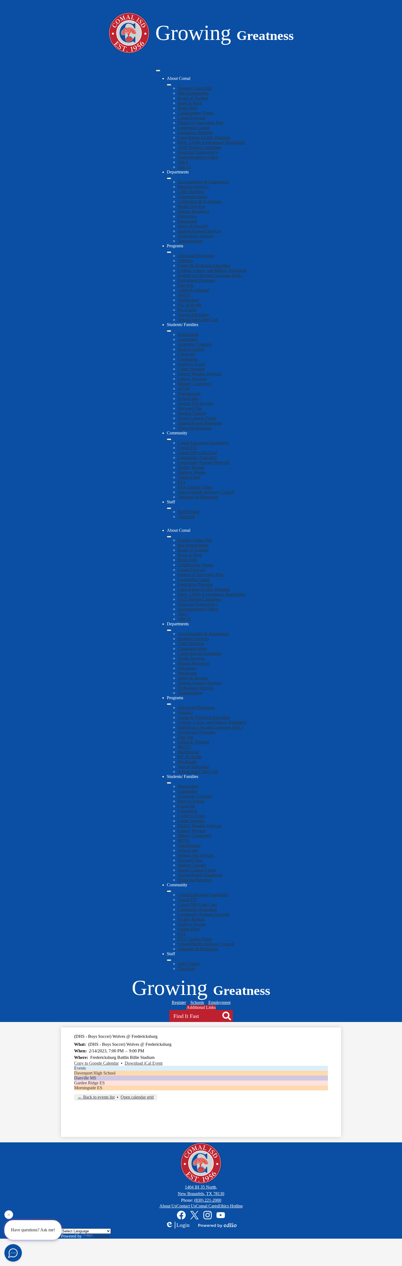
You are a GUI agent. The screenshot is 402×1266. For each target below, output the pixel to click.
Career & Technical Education (204, 265)
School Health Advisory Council (206, 492)
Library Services (192, 378)
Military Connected (194, 383)
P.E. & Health (190, 305)
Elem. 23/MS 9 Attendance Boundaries (211, 142)
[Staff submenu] (169, 508)
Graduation (187, 339)
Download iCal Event (143, 1063)
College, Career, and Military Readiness (212, 270)
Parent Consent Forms (197, 418)
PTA (182, 482)
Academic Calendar (195, 344)
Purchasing (187, 221)
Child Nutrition (191, 191)
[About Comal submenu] (169, 85)
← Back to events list (96, 1097)
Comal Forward (191, 117)
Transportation (190, 241)
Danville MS (85, 1078)
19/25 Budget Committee (199, 147)
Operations (187, 216)
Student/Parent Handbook (200, 423)
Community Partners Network (204, 462)
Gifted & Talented (193, 290)
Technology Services (196, 236)
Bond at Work (190, 103)
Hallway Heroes (192, 472)
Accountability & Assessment (203, 181)
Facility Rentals (191, 467)
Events (80, 1068)
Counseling (187, 359)
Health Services (191, 206)
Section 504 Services (196, 403)
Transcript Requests (195, 428)
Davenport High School (94, 1073)
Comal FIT (187, 447)
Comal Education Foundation (203, 442)
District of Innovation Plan (200, 122)
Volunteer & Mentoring (198, 497)
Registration (188, 334)
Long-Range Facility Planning (204, 137)
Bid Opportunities (193, 93)
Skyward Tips (190, 408)
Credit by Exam (191, 364)
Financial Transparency (198, 152)
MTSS (183, 388)
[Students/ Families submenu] (169, 331)
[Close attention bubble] (8, 1215)
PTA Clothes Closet (195, 487)
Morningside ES (88, 1087)
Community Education (197, 457)
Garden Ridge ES (89, 1083)
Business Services (193, 186)
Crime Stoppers (191, 369)
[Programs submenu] (169, 252)
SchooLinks (188, 398)
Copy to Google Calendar (96, 1063)
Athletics (185, 260)
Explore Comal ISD (195, 88)
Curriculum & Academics (200, 201)
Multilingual (188, 300)
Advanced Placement (196, 255)
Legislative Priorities (195, 132)
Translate (101, 1236)
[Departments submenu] (169, 178)
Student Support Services (199, 231)
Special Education (193, 314)
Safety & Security (193, 226)
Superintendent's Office (198, 157)
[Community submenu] (169, 439)
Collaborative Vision (195, 113)
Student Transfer (192, 413)
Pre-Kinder (187, 309)
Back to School (191, 349)
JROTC (184, 295)
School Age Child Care (198, 319)
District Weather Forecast (199, 373)
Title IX (184, 167)
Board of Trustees (193, 98)
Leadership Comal (193, 127)
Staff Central (189, 511)
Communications (192, 196)
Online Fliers (189, 477)
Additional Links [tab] (201, 1007)
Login (183, 1225)
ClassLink (186, 354)
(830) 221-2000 (207, 1200)
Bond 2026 (187, 108)
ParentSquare (189, 393)
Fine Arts (186, 285)
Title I (183, 162)
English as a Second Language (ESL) (210, 275)
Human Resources (193, 211)
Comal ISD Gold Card (197, 452)
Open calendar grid (137, 1097)
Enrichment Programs (196, 280)
